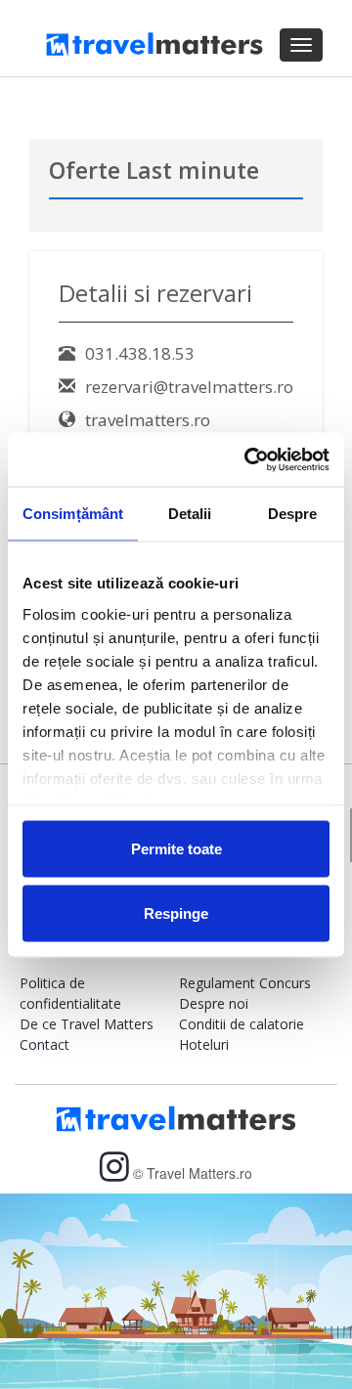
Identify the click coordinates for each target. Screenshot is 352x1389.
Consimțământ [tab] (72, 513)
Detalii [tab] (190, 513)
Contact (44, 1044)
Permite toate (176, 849)
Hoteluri (204, 1044)
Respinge (176, 912)
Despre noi (213, 1003)
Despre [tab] (293, 513)
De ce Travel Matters (87, 1024)
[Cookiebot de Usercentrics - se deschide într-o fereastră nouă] (248, 459)
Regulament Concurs (245, 983)
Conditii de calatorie (241, 1024)
